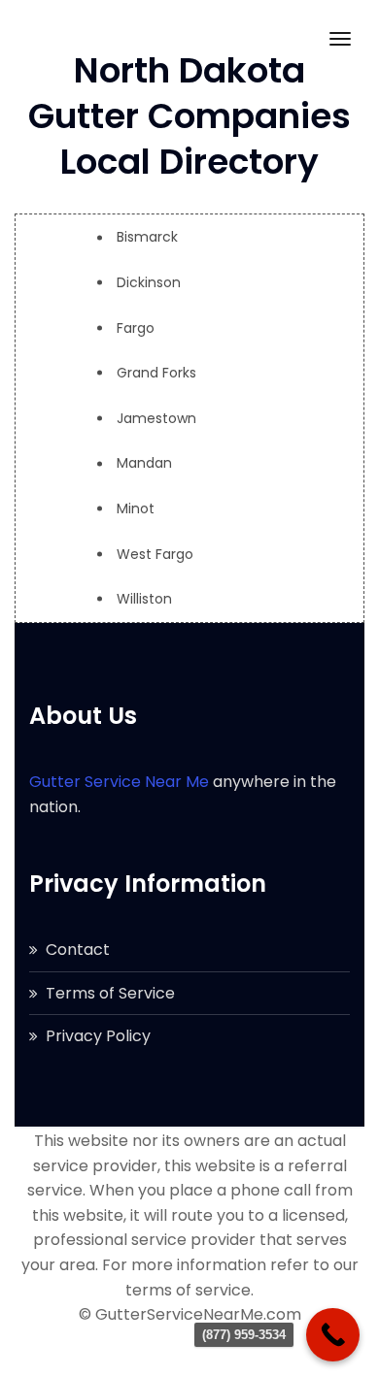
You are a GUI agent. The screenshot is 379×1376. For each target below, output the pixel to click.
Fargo (136, 328)
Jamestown (156, 418)
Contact (78, 949)
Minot (136, 508)
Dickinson (149, 282)
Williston (144, 598)
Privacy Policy (98, 1036)
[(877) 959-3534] (333, 1334)
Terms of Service (110, 993)
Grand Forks (156, 372)
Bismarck (147, 236)
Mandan (144, 463)
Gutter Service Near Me (119, 781)
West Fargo (155, 554)
